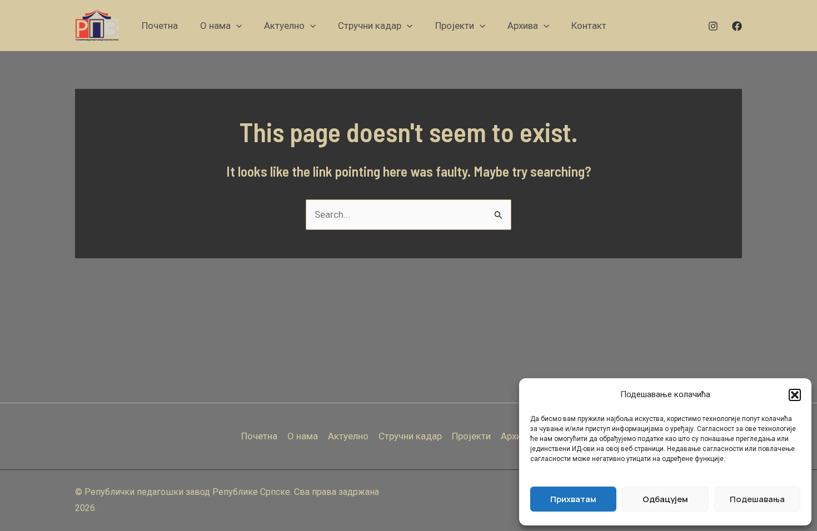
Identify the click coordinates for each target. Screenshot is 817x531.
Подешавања (757, 499)
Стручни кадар (410, 436)
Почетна (259, 436)
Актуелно (348, 436)
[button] (794, 394)
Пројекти (471, 436)
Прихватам (573, 499)
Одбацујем (665, 499)
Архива (516, 436)
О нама (302, 436)
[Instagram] (713, 26)
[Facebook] (737, 26)
